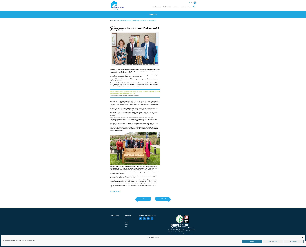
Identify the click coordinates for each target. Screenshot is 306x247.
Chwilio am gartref (167, 6)
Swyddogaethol (293, 241)
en (189, 2)
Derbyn (252, 241)
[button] (303, 237)
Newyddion (116, 20)
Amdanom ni (176, 6)
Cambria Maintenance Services (114, 217)
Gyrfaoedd (183, 6)
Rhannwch (115, 191)
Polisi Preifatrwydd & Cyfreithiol (188, 233)
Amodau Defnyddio (176, 233)
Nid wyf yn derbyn (272, 241)
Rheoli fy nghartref (156, 6)
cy (191, 2)
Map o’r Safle (170, 233)
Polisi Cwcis (181, 233)
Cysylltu (189, 6)
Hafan (111, 20)
